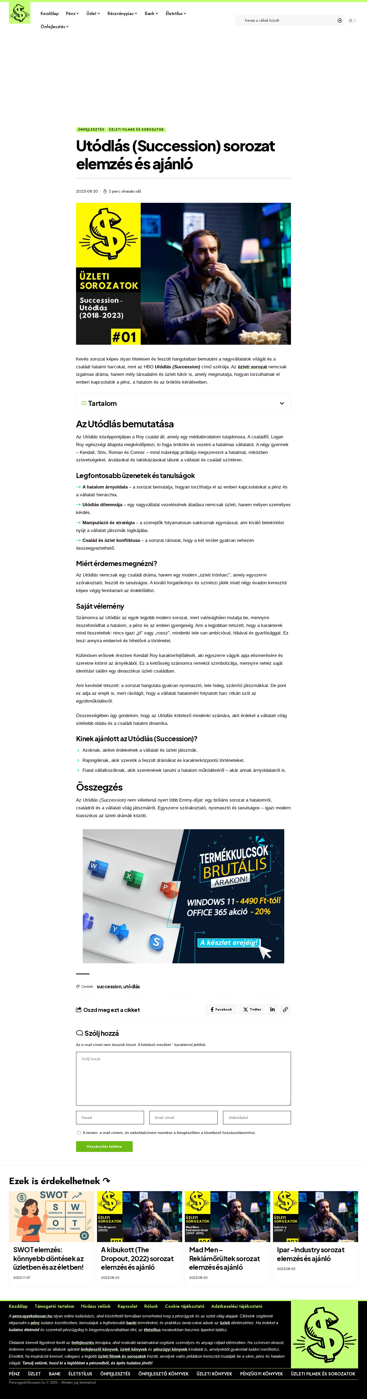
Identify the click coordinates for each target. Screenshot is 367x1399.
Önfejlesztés (91, 129)
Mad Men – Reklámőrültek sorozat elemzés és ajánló (224, 1258)
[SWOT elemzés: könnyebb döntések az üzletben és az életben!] (51, 1216)
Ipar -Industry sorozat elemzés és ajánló (310, 1254)
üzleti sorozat (252, 366)
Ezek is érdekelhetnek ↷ (59, 1181)
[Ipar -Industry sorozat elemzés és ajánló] (315, 1216)
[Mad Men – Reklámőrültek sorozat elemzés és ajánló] (227, 1216)
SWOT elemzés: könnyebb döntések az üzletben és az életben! (48, 1258)
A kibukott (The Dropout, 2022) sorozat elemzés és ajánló (137, 1258)
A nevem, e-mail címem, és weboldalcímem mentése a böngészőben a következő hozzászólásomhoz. (169, 1133)
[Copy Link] (285, 1009)
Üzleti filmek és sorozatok (136, 129)
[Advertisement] (183, 87)
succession (109, 986)
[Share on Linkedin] (272, 1009)
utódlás (131, 986)
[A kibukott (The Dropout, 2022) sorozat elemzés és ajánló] (139, 1216)
